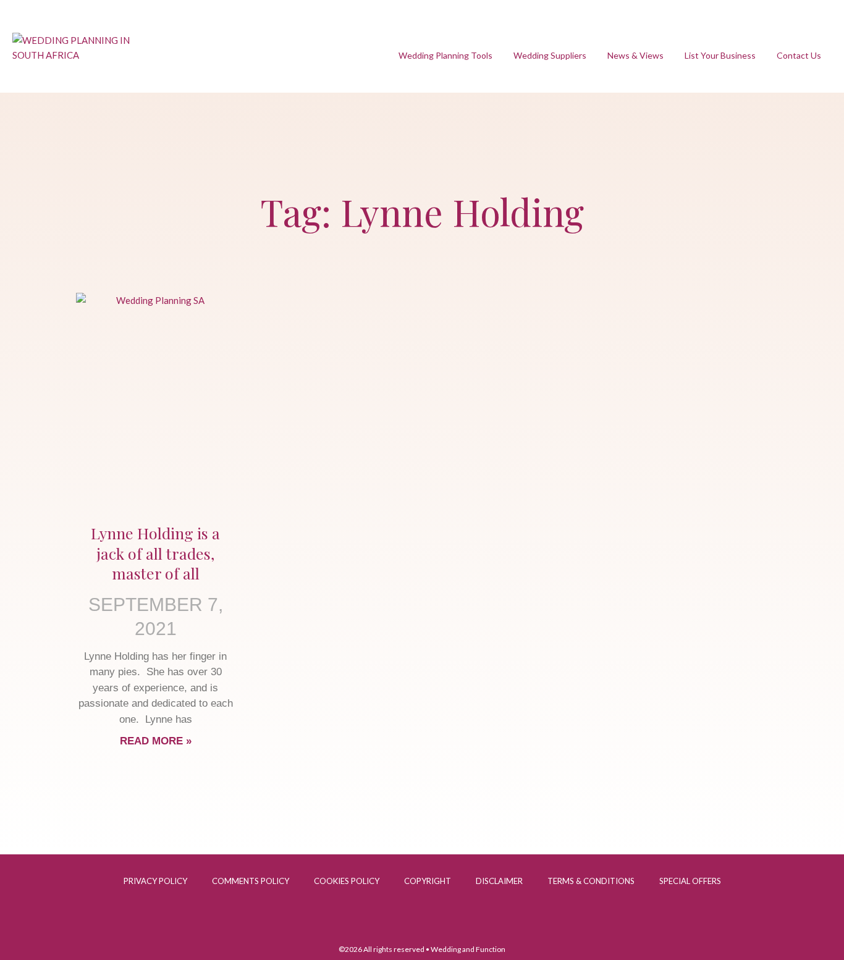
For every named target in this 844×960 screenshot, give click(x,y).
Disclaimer (499, 881)
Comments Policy (250, 881)
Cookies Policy (346, 881)
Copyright (427, 881)
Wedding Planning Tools (445, 55)
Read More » (156, 741)
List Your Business (720, 55)
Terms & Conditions (591, 881)
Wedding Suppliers (549, 55)
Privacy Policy (155, 881)
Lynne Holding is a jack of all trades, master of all (155, 553)
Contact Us (799, 55)
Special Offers (690, 881)
